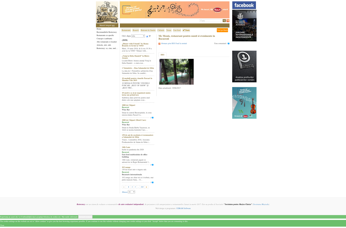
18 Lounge (126, 167)
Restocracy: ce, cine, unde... (107, 48)
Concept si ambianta (104, 38)
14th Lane (126, 147)
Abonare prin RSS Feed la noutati (174, 43)
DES (162, 54)
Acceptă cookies (85, 216)
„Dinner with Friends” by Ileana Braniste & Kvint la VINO (135, 44)
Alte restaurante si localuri (107, 41)
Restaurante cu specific (105, 35)
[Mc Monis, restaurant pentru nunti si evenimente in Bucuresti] (176, 71)
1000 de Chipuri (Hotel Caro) (134, 120)
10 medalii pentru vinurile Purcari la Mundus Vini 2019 (137, 79)
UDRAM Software (183, 208)
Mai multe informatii (70, 216)
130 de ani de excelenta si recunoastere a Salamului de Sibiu (137, 136)
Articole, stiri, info (104, 45)
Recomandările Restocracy (107, 32)
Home (99, 28)
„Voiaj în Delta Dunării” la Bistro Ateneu (135, 56)
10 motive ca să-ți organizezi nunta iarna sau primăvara (136, 93)
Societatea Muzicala (261, 204)
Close (2, 225)
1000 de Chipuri (128, 105)
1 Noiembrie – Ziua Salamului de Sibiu (138, 68)
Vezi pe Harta (222, 30)
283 (142, 187)
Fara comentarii (220, 43)
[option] (174, 9)
